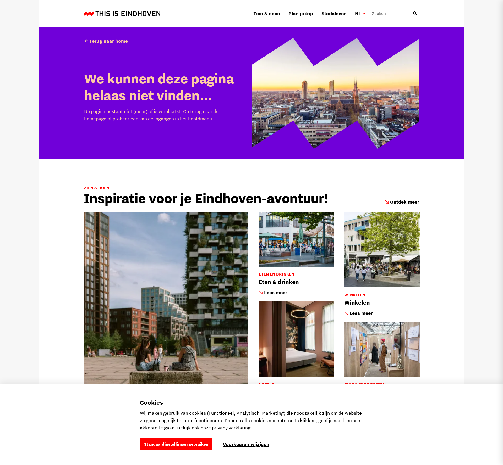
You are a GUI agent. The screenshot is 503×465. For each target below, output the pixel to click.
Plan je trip (300, 13)
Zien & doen (266, 13)
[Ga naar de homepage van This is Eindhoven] (122, 13)
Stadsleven (334, 13)
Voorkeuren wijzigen (246, 444)
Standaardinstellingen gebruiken (176, 444)
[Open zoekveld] (415, 13)
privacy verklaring (231, 428)
